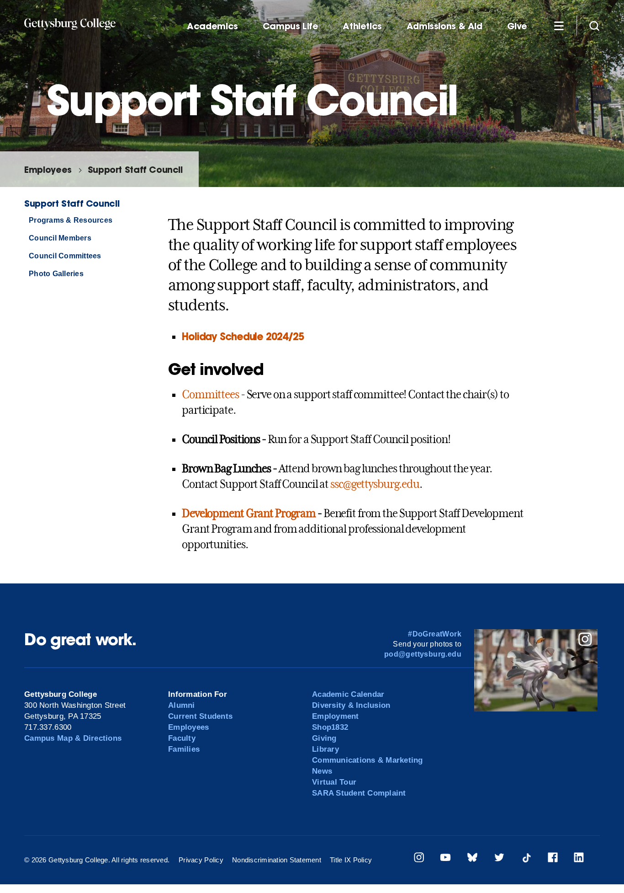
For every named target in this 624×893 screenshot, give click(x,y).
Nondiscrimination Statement (276, 860)
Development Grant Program (249, 513)
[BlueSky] (472, 859)
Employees (48, 169)
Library (325, 749)
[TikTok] (526, 859)
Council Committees (65, 256)
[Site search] (594, 25)
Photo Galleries (56, 274)
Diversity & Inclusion (351, 705)
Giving (324, 738)
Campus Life (290, 26)
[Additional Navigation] (559, 25)
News (322, 771)
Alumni (181, 705)
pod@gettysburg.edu (422, 654)
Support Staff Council (135, 169)
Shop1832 (330, 727)
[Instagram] (419, 859)
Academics (212, 26)
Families (184, 749)
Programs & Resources (70, 220)
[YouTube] (445, 859)
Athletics (362, 26)
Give (517, 26)
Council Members (60, 238)
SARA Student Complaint (359, 793)
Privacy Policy (201, 860)
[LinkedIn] (579, 859)
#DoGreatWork (434, 634)
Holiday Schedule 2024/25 (243, 336)
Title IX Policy (351, 860)
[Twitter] (499, 859)
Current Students (200, 716)
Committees (210, 394)
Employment (335, 716)
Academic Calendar (348, 694)
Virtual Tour (334, 782)
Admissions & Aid (444, 26)
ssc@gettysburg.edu (374, 484)
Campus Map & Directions (73, 738)
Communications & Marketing (367, 760)
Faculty (182, 738)
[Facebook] (553, 859)
